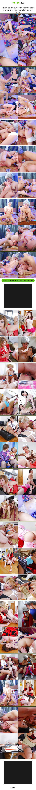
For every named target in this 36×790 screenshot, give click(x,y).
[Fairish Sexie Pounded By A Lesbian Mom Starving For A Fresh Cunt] (9, 508)
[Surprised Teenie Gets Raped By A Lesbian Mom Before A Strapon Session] (9, 349)
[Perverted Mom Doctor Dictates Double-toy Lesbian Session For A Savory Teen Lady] (9, 429)
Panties (18, 3)
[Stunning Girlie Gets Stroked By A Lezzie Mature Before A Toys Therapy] (9, 481)
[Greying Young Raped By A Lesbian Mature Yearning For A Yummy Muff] (9, 402)
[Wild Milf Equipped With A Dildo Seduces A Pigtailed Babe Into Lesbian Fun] (9, 587)
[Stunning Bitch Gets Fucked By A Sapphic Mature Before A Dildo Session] (9, 323)
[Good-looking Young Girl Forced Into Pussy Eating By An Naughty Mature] (9, 561)
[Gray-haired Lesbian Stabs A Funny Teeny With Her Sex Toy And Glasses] (9, 693)
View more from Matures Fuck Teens (18, 280)
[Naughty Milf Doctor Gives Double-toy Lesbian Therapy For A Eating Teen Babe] (9, 746)
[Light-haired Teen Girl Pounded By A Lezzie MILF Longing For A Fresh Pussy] (9, 534)
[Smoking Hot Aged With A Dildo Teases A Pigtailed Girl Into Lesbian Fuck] (9, 667)
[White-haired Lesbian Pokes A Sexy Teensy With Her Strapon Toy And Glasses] (9, 719)
